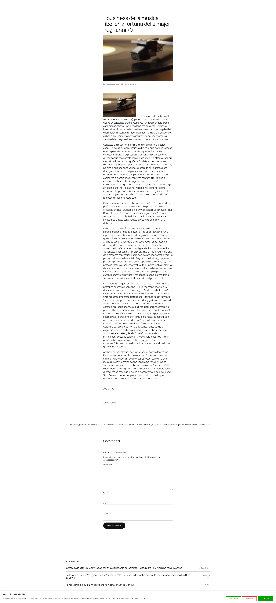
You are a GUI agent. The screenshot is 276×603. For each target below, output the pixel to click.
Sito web (106, 513)
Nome (105, 493)
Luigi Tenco (141, 287)
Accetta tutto (265, 599)
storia (114, 403)
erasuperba (114, 84)
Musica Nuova (124, 84)
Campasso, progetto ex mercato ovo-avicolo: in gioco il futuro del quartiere (102, 424)
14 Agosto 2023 (205, 585)
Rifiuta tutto (249, 599)
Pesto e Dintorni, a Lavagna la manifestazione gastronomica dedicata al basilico (172, 424)
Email (105, 503)
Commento (107, 465)
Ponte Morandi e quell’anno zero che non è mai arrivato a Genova (100, 584)
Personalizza (233, 599)
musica (106, 403)
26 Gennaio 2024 (204, 568)
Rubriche (133, 84)
